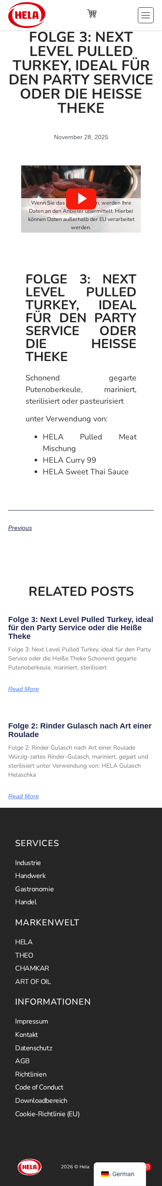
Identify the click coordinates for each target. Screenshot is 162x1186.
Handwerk (30, 876)
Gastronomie (34, 889)
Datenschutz (33, 1048)
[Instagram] (147, 1167)
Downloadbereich (41, 1100)
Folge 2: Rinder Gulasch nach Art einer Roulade (80, 730)
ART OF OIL (33, 982)
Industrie (28, 863)
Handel (25, 902)
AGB (22, 1061)
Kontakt (26, 1035)
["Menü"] (145, 15)
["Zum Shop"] (91, 13)
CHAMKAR (32, 968)
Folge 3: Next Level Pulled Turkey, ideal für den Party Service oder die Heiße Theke (80, 628)
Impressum (31, 1021)
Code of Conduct (39, 1087)
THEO (24, 955)
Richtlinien (30, 1074)
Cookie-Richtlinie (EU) (47, 1114)
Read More (23, 689)
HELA (23, 942)
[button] (81, 199)
